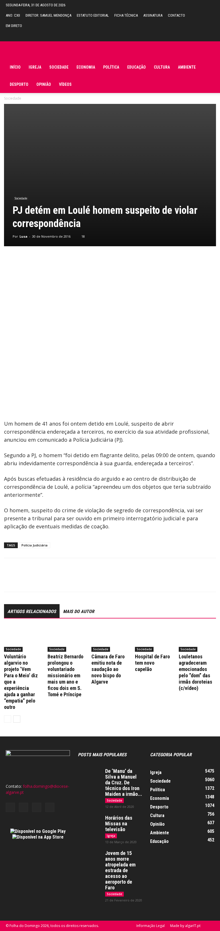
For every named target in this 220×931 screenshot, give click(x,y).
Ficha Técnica (126, 15)
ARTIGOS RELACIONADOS (31, 611)
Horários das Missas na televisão (118, 823)
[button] (210, 36)
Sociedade (58, 67)
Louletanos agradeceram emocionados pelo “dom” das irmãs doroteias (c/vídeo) (195, 672)
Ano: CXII (13, 15)
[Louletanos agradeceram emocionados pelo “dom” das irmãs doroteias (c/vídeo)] (197, 639)
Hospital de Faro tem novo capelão (152, 662)
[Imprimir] (75, 580)
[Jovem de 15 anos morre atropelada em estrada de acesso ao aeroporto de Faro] (89, 858)
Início (15, 67)
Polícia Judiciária (34, 545)
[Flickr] (23, 807)
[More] (89, 580)
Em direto (14, 26)
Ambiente (187, 67)
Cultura (162, 67)
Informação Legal (150, 925)
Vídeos (65, 84)
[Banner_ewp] (110, 268)
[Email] (62, 580)
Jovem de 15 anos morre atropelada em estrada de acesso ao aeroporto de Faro (120, 870)
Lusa (23, 236)
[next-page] (16, 719)
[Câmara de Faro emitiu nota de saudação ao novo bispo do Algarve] (110, 639)
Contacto (176, 15)
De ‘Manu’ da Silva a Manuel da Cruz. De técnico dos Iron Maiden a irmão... (123, 782)
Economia (85, 67)
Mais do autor (78, 611)
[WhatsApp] (49, 580)
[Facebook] (9, 580)
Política (111, 67)
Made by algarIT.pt (185, 925)
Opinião (43, 84)
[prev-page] (7, 719)
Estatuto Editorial (93, 15)
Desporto (19, 84)
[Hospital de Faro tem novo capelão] (153, 639)
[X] (23, 580)
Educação (136, 67)
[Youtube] (49, 807)
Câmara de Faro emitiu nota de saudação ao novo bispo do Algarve (108, 669)
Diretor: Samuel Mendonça (48, 15)
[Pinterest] (36, 580)
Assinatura (152, 15)
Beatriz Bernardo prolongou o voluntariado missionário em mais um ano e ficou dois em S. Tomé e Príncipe (65, 675)
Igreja (35, 67)
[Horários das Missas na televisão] (89, 823)
